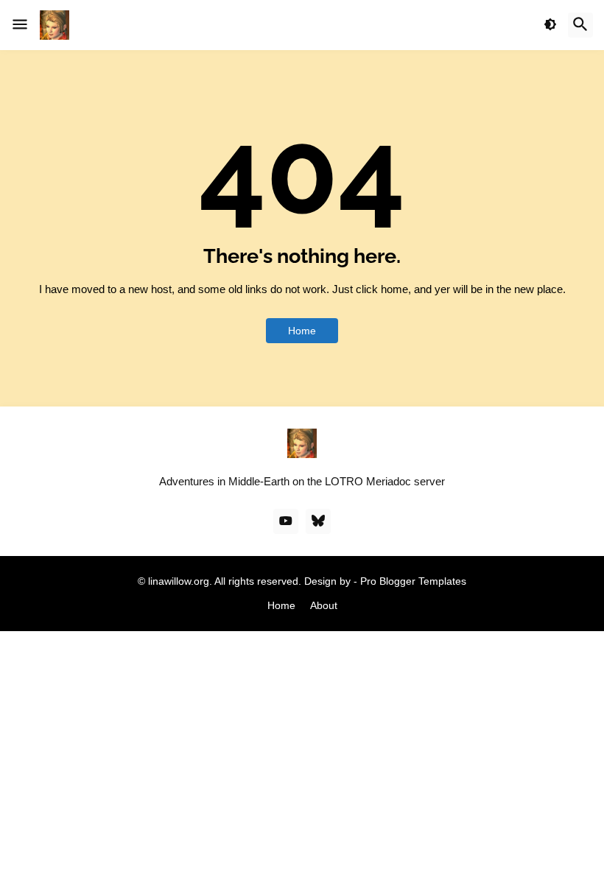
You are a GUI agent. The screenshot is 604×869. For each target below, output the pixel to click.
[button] (20, 25)
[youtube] (285, 521)
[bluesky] (318, 521)
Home (302, 331)
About (323, 605)
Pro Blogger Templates (413, 581)
